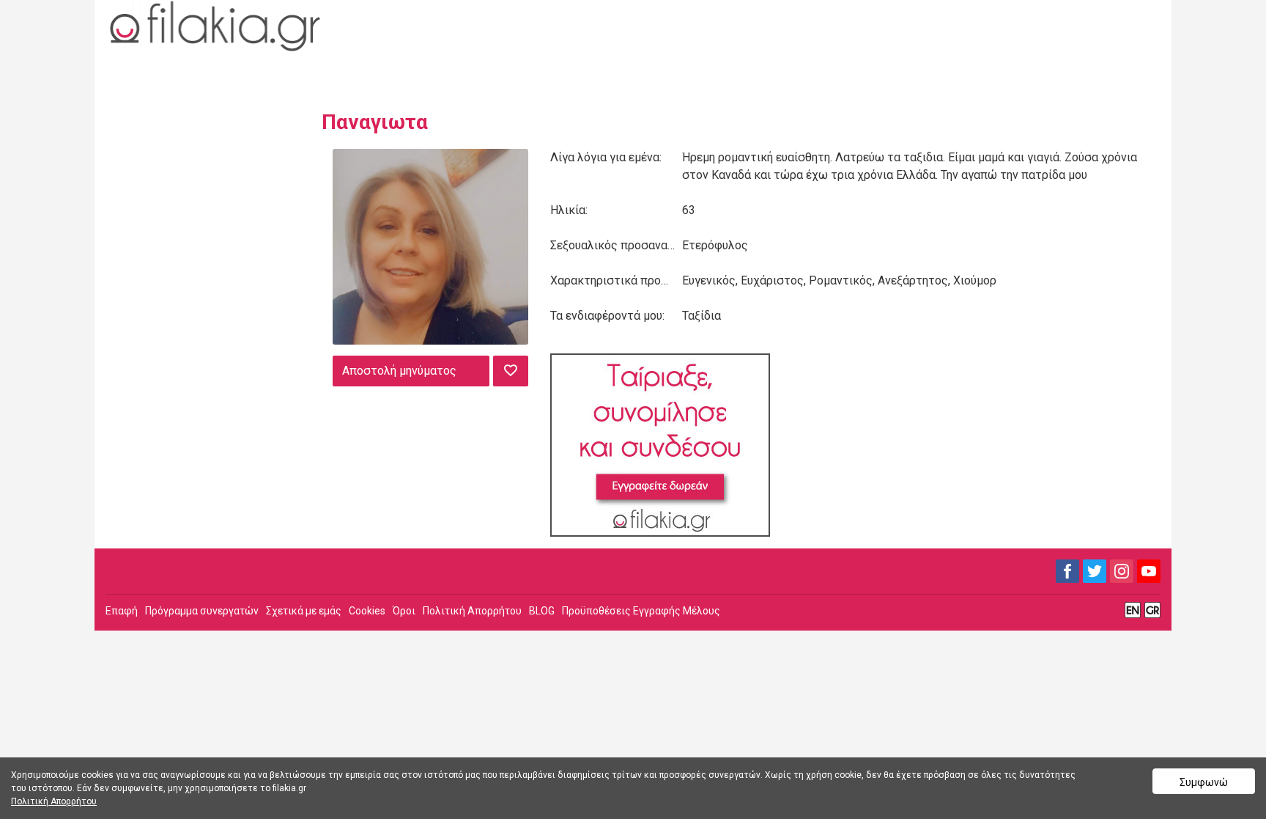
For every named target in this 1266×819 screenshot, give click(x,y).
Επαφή (122, 611)
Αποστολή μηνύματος (399, 371)
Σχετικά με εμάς (303, 611)
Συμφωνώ (1204, 782)
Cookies (367, 611)
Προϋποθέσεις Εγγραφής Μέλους (641, 611)
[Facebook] (1067, 571)
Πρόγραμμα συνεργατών (202, 611)
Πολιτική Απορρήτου (472, 611)
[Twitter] (1094, 571)
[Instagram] (1121, 571)
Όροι (404, 611)
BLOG (542, 611)
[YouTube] (1148, 571)
